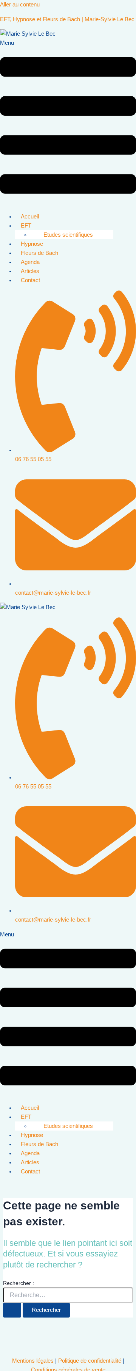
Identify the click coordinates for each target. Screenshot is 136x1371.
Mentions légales (33, 1361)
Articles (30, 271)
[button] (68, 122)
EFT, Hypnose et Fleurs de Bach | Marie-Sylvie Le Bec (67, 19)
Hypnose (32, 244)
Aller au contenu (20, 5)
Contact (30, 280)
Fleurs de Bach (39, 253)
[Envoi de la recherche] (12, 1310)
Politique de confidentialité (89, 1361)
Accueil (30, 217)
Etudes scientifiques (68, 235)
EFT (26, 226)
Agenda (30, 262)
